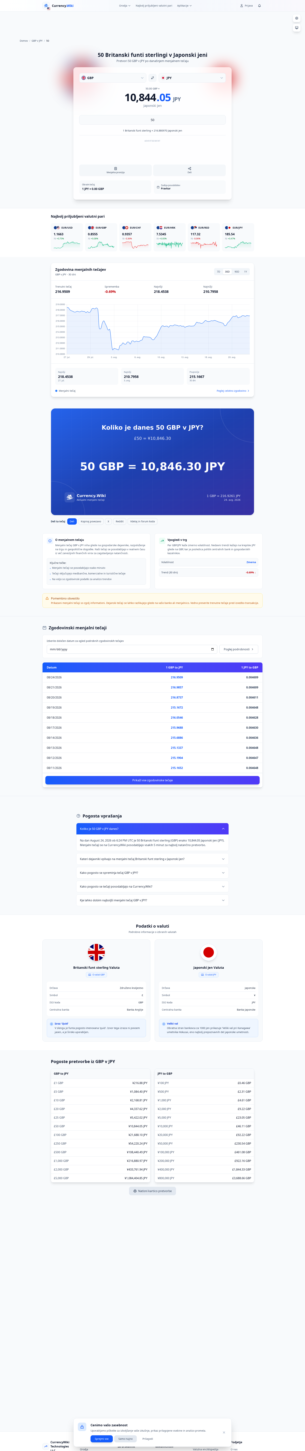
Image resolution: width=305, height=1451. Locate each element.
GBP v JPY (37, 40)
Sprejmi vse (102, 1438)
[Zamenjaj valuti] (152, 78)
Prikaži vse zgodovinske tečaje (152, 780)
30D (227, 271)
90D (237, 271)
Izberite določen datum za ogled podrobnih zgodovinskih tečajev (85, 641)
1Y (245, 271)
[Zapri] (224, 1432)
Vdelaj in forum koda (142, 521)
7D (218, 271)
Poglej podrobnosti (237, 649)
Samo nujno (125, 1438)
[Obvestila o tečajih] (259, 5)
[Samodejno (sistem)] (297, 28)
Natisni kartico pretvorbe (155, 1191)
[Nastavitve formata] (297, 18)
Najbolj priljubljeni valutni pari (154, 5)
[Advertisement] (152, 24)
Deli (72, 521)
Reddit (120, 521)
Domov (24, 40)
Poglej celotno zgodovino (231, 390)
